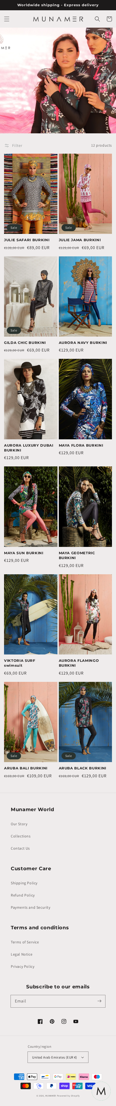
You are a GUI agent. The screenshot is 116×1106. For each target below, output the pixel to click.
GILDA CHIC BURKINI (25, 342)
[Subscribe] (99, 1001)
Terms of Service (25, 942)
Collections (21, 836)
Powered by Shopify (68, 1095)
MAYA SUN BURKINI (23, 553)
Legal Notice (21, 954)
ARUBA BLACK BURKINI (83, 768)
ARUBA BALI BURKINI (25, 768)
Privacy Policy (22, 966)
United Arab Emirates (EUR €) (54, 1057)
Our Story (19, 823)
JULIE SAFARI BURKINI (26, 240)
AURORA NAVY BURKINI (83, 342)
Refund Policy (23, 895)
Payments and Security (30, 907)
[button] (7, 19)
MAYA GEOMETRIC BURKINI (77, 555)
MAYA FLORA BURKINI (81, 445)
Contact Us (20, 848)
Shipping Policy (24, 883)
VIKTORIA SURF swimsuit (19, 663)
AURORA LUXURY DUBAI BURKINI (28, 447)
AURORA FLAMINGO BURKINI (79, 663)
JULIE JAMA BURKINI (80, 240)
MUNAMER (50, 1095)
